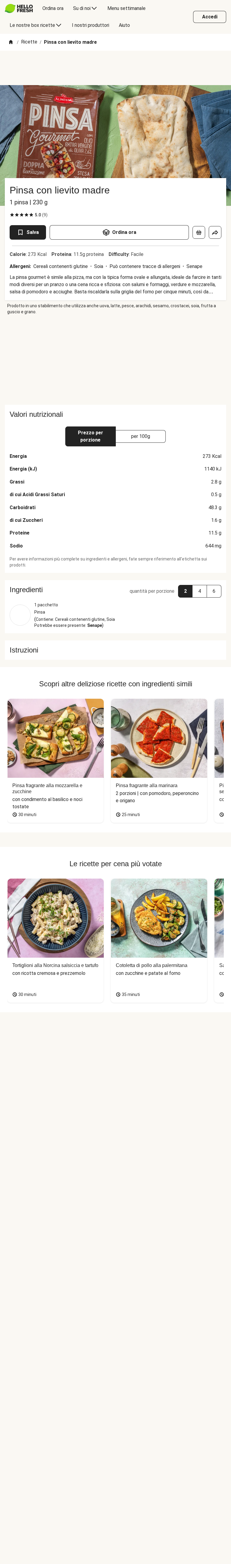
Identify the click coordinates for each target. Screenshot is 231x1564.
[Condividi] (215, 232)
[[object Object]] (198, 232)
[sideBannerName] (115, 359)
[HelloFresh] (19, 8)
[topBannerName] (115, 67)
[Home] (10, 42)
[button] (115, 590)
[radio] (12, 214)
